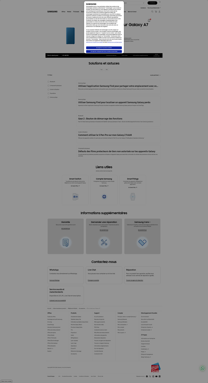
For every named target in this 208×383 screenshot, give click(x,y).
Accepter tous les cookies (104, 47)
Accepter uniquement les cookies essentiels (104, 51)
